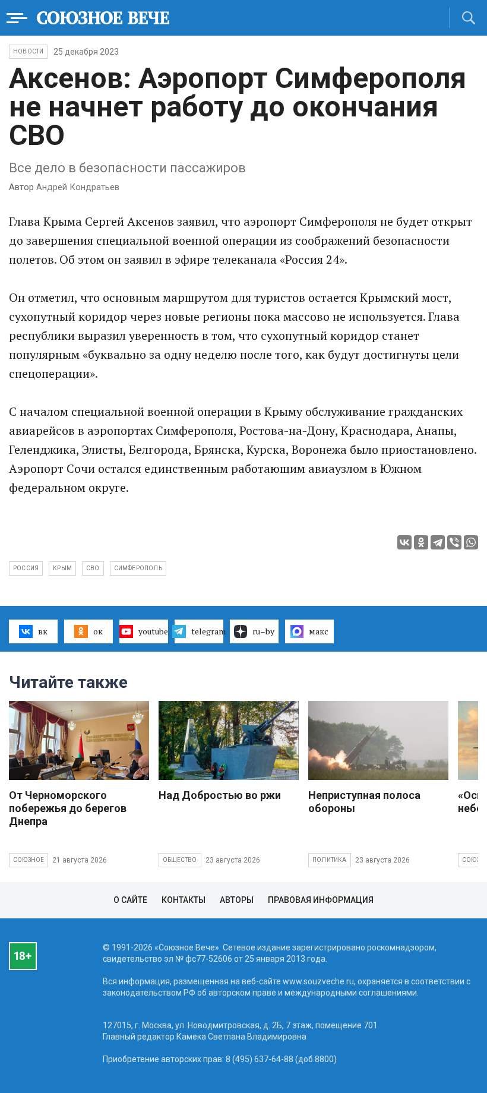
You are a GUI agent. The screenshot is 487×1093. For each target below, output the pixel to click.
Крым (62, 568)
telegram (207, 631)
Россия (26, 568)
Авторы (237, 900)
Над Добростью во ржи (220, 795)
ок (98, 631)
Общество (180, 860)
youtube (153, 631)
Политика (329, 860)
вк (43, 631)
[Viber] (454, 542)
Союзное (28, 860)
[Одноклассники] (421, 542)
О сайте (130, 900)
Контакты (183, 900)
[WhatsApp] (471, 542)
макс (318, 631)
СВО (93, 568)
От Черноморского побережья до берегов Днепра (68, 808)
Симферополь (138, 568)
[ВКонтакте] (404, 542)
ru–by (263, 631)
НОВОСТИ (28, 51)
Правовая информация (321, 900)
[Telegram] (438, 542)
